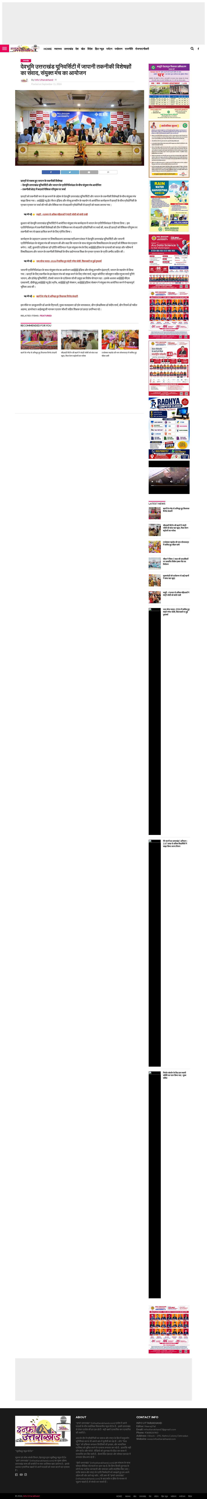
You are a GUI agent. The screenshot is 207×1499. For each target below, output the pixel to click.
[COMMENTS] (108, 171)
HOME (48, 48)
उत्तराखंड (68, 48)
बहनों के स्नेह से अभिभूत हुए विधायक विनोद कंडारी (39, 352)
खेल (83, 48)
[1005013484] (169, 1352)
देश (77, 48)
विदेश (90, 48)
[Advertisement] (103, 23)
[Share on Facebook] (51, 171)
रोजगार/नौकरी (142, 48)
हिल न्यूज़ (99, 48)
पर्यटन (109, 48)
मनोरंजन (182, 1496)
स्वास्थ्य (58, 48)
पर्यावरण (118, 48)
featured (46, 315)
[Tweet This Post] (70, 171)
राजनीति (129, 48)
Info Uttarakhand (44, 79)
